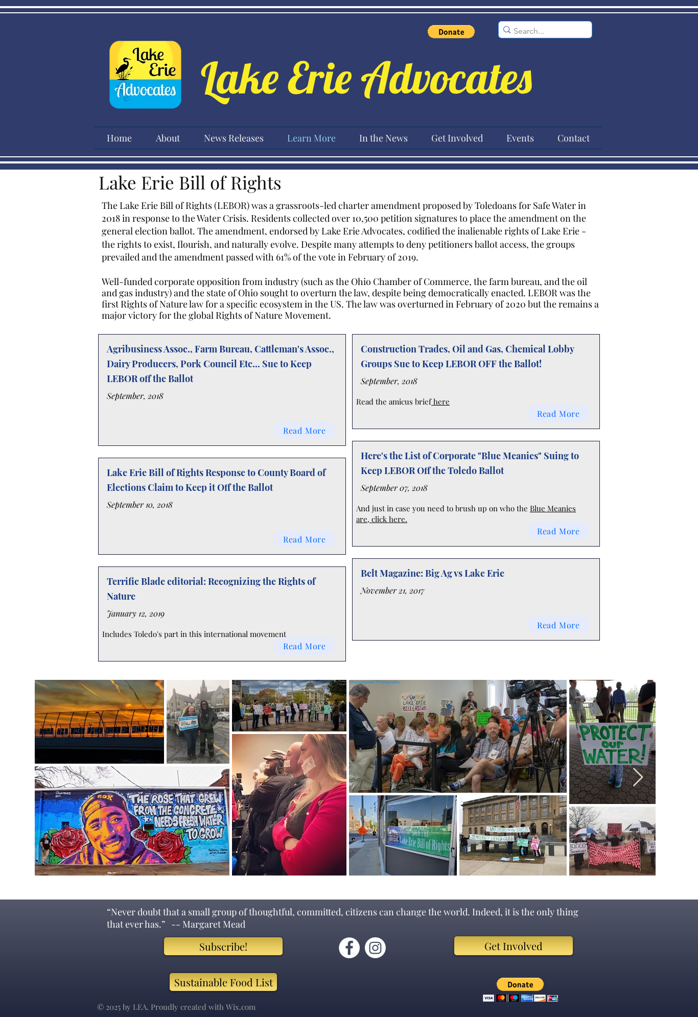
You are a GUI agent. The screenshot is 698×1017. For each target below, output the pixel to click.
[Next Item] (638, 778)
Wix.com (240, 1007)
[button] (451, 31)
